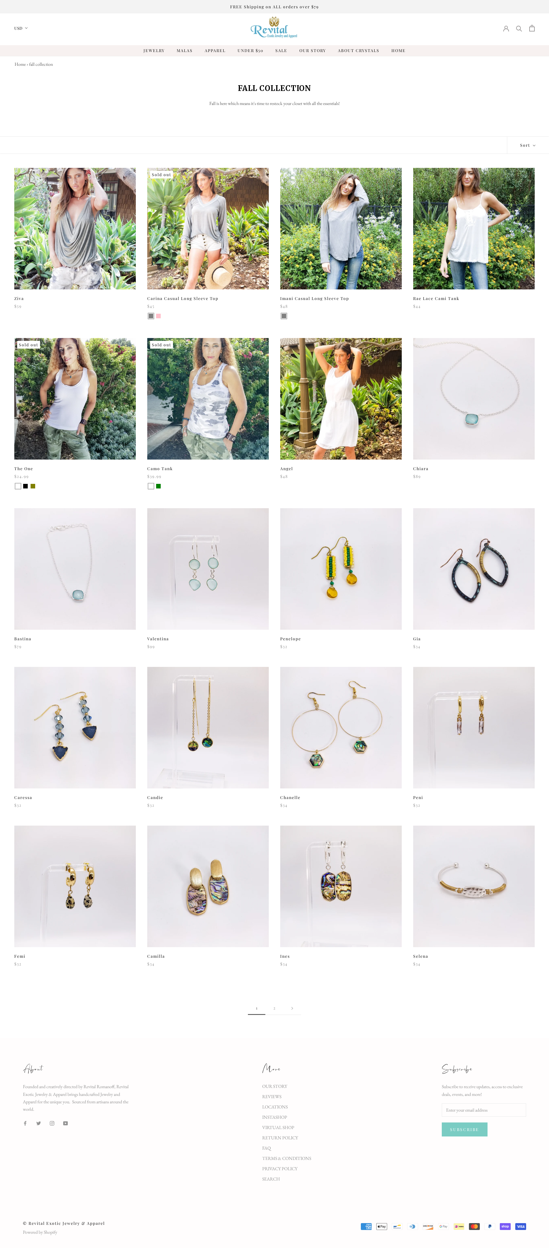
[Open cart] (532, 28)
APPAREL (215, 50)
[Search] (519, 28)
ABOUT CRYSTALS (358, 50)
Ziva (19, 298)
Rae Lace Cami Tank (436, 298)
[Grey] (151, 316)
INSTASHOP (274, 1117)
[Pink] (158, 316)
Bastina (22, 638)
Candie (155, 797)
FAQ (266, 1148)
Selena (420, 956)
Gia (417, 638)
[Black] (25, 486)
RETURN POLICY (280, 1138)
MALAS (185, 50)
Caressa (23, 797)
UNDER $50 (250, 50)
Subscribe (464, 1129)
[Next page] (292, 1008)
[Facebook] (25, 1122)
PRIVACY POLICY (279, 1169)
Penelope (290, 638)
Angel (286, 468)
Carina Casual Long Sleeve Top (182, 298)
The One (23, 468)
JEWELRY (154, 50)
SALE (281, 50)
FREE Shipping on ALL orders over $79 (274, 6)
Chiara (421, 468)
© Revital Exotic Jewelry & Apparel (64, 1223)
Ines (285, 956)
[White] (18, 486)
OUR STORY (312, 50)
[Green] (158, 486)
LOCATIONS (275, 1107)
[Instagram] (52, 1122)
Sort (526, 145)
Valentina (158, 638)
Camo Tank (160, 468)
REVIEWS (271, 1097)
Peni (418, 797)
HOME (398, 50)
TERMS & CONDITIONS (286, 1158)
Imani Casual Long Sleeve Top (314, 298)
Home (20, 64)
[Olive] (33, 486)
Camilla (156, 956)
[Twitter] (38, 1122)
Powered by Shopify (40, 1232)
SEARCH (271, 1179)
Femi (19, 956)
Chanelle (290, 797)
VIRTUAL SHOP (278, 1127)
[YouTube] (65, 1122)
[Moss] (291, 316)
